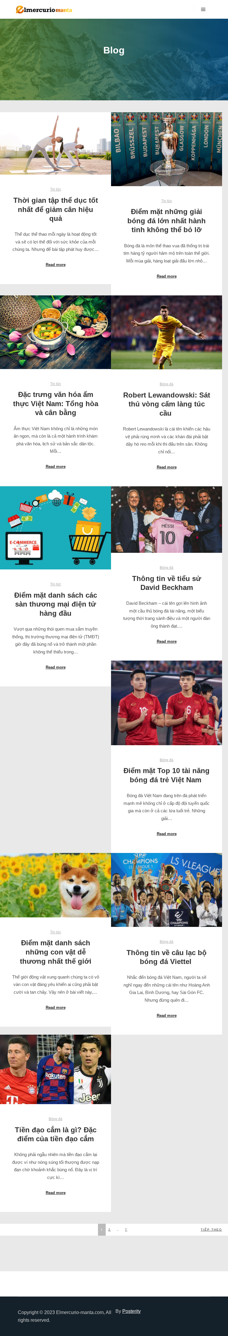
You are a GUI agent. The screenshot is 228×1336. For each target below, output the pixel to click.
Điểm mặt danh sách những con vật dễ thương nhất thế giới (55, 952)
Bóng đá (166, 384)
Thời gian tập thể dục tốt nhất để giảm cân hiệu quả (55, 209)
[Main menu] (203, 9)
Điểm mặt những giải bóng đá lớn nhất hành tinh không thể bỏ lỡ (166, 221)
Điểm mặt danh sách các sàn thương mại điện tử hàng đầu (55, 604)
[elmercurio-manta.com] (44, 9)
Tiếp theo (211, 1229)
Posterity (131, 1311)
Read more (56, 264)
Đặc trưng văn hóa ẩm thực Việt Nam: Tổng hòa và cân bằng (55, 404)
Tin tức (55, 189)
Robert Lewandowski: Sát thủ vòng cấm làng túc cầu (166, 404)
